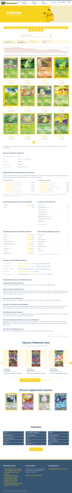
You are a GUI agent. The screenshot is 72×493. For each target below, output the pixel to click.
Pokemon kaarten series (10, 481)
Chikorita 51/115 (9, 187)
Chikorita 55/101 (9, 189)
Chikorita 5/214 (43, 191)
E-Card (6, 441)
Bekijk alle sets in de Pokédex (29, 380)
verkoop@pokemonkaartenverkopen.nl (58, 469)
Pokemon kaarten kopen (10, 478)
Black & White (8, 435)
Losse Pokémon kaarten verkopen (13, 470)
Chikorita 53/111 (22, 263)
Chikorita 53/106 (9, 191)
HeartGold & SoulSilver (33, 432)
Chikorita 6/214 (22, 271)
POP (51, 432)
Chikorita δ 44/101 (9, 182)
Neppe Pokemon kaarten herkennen (13, 483)
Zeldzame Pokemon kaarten (11, 485)
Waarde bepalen (34, 3)
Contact (69, 2)
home (7, 15)
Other (28, 441)
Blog (59, 2)
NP (28, 438)
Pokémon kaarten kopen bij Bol (34, 475)
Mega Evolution (31, 435)
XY (50, 443)
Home (19, 2)
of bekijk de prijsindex (47, 380)
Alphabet (15, 15)
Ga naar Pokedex (36, 449)
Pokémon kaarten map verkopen (12, 469)
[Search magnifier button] (50, 35)
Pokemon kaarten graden (10, 480)
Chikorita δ (35, 42)
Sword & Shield (53, 441)
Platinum (29, 443)
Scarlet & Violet (53, 435)
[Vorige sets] (1, 363)
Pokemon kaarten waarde (11, 475)
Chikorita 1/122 (43, 189)
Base (5, 432)
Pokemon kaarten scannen (11, 477)
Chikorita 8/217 (43, 182)
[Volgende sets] (71, 363)
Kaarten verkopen (24, 3)
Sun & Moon (53, 438)
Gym (5, 443)
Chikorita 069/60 (44, 187)
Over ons (53, 2)
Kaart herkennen (44, 3)
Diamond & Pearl (8, 438)
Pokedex (63, 2)
